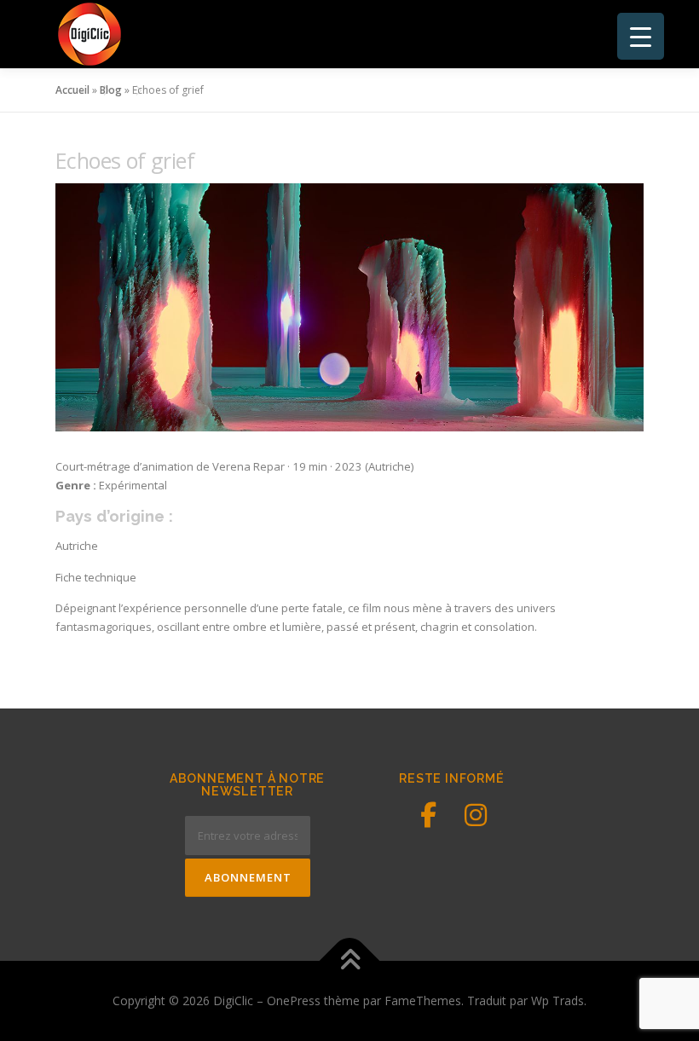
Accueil (72, 90)
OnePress (294, 1000)
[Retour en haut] (350, 960)
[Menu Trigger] (640, 36)
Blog (111, 90)
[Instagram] (475, 815)
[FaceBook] (428, 815)
